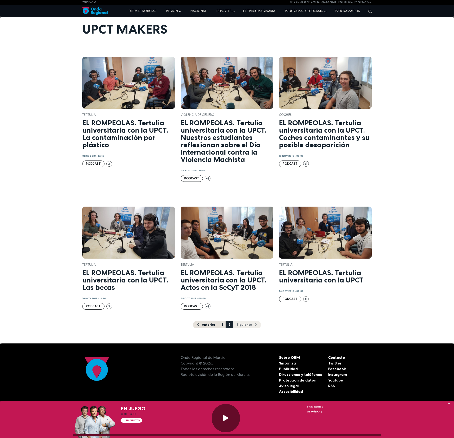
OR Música (314, 411)
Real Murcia (345, 2)
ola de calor (328, 2)
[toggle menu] (181, 11)
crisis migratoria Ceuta (304, 2)
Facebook (337, 368)
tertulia (89, 115)
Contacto (336, 357)
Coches (285, 115)
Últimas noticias (142, 11)
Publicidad (288, 368)
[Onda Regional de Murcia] (95, 11)
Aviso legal (289, 385)
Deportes (223, 11)
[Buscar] (368, 11)
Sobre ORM (289, 357)
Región (172, 11)
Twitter (335, 363)
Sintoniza (287, 363)
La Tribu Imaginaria (259, 11)
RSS (331, 385)
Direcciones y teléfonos (300, 374)
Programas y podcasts (304, 11)
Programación (347, 11)
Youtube (335, 380)
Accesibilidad (291, 391)
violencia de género (197, 115)
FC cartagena (362, 2)
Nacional (198, 11)
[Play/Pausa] (226, 418)
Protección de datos (297, 380)
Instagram (337, 374)
